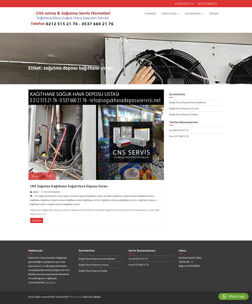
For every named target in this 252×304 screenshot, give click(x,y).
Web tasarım (76, 296)
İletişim (214, 13)
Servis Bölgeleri (52, 191)
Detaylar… (51, 282)
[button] (233, 296)
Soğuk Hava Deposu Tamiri (183, 114)
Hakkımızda (168, 13)
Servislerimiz (193, 13)
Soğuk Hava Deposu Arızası (184, 108)
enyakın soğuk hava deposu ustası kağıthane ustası (129, 195)
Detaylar (36, 220)
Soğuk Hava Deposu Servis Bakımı (187, 102)
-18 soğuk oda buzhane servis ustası (51, 195)
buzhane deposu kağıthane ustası (86, 195)
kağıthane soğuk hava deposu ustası (47, 200)
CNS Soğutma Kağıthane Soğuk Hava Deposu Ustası (69, 186)
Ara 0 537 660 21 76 (207, 3)
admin (36, 191)
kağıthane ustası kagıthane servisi (83, 200)
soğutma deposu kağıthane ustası (63, 204)
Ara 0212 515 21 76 (184, 3)
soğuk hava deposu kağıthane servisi (118, 200)
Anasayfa (150, 13)
